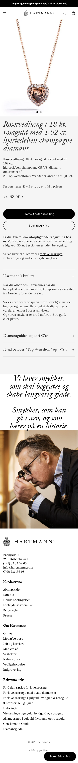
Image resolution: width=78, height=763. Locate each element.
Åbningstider (12, 589)
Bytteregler (11, 610)
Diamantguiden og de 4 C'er (25, 335)
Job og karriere (13, 644)
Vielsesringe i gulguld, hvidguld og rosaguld (33, 713)
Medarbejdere (13, 638)
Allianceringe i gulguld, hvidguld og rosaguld (34, 718)
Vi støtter (10, 654)
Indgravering (12, 669)
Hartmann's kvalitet (18, 276)
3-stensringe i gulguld (18, 703)
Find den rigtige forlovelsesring (25, 687)
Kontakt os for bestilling (39, 214)
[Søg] (64, 13)
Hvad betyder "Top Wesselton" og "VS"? (35, 349)
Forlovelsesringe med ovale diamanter (29, 693)
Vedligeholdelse (14, 664)
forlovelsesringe (51, 254)
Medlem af (10, 649)
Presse (7, 615)
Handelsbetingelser (16, 600)
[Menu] (4, 13)
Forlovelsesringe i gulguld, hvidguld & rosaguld (35, 698)
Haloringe (10, 708)
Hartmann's (43, 742)
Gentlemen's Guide (16, 724)
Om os (7, 633)
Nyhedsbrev (11, 659)
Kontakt (8, 595)
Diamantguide (13, 729)
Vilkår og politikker (39, 750)
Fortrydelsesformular (18, 605)
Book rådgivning (39, 225)
